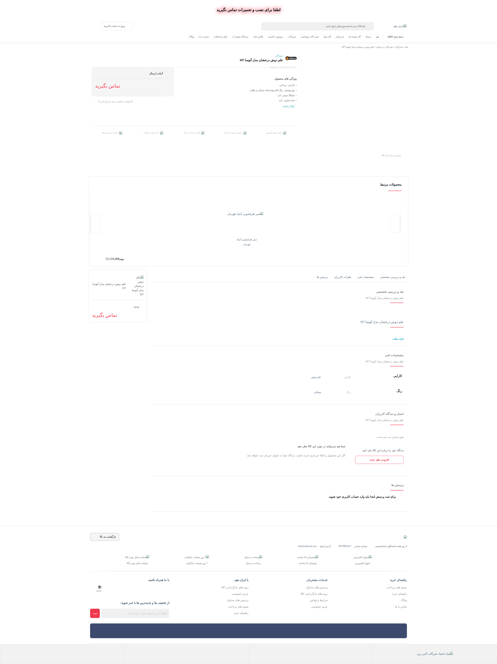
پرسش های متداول (317, 587)
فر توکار (340, 36)
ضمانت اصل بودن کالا (110, 133)
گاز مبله (327, 36)
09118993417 (345, 546)
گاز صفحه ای (354, 36)
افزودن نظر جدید (379, 459)
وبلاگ (191, 36)
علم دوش (316, 377)
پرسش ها (322, 277)
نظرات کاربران (342, 277)
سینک (368, 36)
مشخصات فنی (365, 277)
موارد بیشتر (288, 105)
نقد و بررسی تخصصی (392, 277)
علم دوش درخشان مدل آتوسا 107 (382, 322)
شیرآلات (292, 36)
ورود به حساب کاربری (114, 26)
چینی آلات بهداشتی (310, 36)
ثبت (95, 613)
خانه (406, 47)
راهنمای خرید (399, 593)
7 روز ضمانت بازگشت (151, 133)
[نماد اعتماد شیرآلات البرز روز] (435, 654)
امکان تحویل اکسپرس (274, 133)
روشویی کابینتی (275, 36)
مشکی (317, 392)
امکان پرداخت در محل (192, 133)
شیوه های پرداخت (397, 587)
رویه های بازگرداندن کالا (314, 593)
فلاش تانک (258, 36)
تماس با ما (204, 36)
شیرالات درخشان (384, 47)
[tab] (392, 277)
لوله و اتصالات (220, 36)
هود (377, 36)
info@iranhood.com (307, 546)
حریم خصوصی (319, 606)
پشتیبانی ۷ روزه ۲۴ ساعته (233, 133)
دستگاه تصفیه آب (240, 36)
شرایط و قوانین (319, 600)
